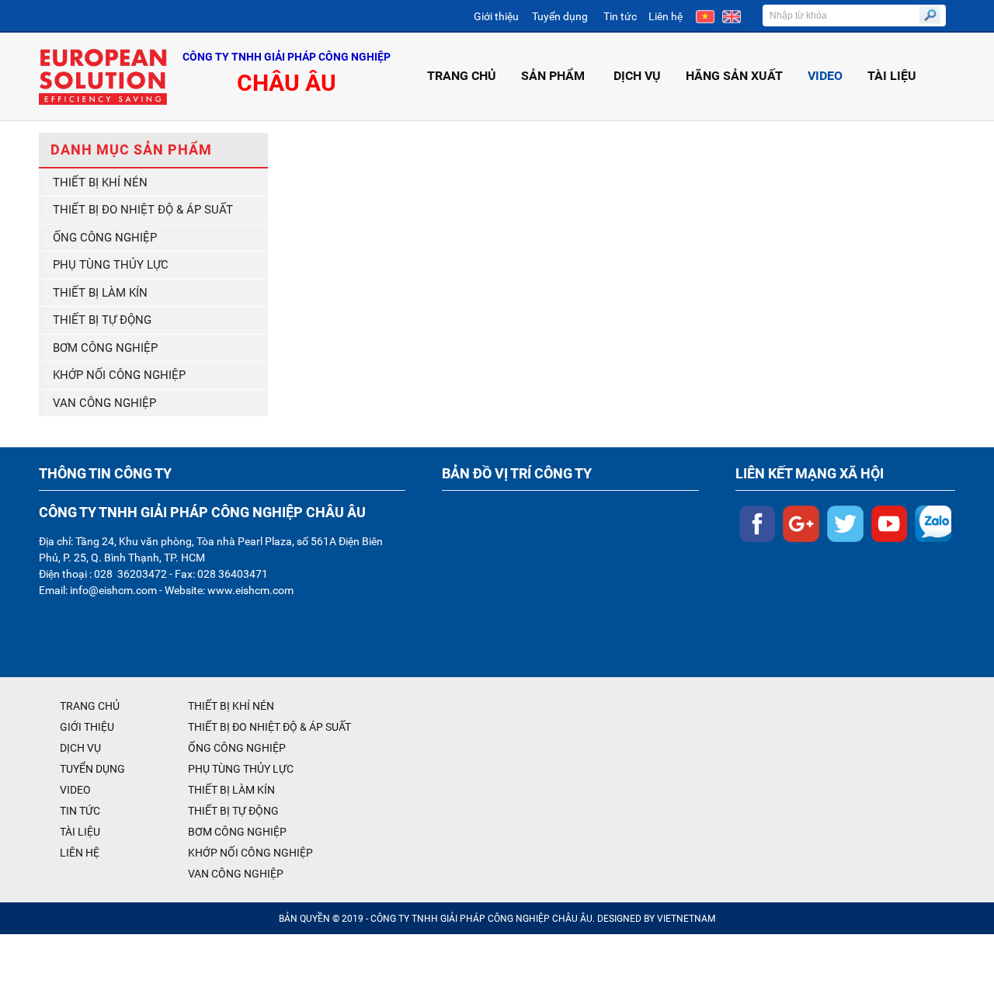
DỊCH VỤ (637, 75)
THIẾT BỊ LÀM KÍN (100, 293)
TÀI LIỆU (891, 75)
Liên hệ (665, 16)
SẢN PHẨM (553, 75)
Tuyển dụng (560, 16)
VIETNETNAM (686, 918)
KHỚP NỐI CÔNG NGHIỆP (119, 375)
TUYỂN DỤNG (92, 769)
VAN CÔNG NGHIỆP (104, 403)
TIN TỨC (80, 811)
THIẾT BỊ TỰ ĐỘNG (102, 320)
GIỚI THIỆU (87, 727)
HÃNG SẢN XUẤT (734, 75)
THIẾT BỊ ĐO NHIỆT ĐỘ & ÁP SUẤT (143, 210)
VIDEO (825, 75)
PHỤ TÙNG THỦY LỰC (111, 265)
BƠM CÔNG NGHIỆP (105, 348)
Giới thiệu (496, 16)
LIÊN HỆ (79, 852)
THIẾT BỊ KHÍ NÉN (100, 182)
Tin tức (620, 16)
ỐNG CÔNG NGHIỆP (105, 238)
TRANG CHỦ (461, 75)
